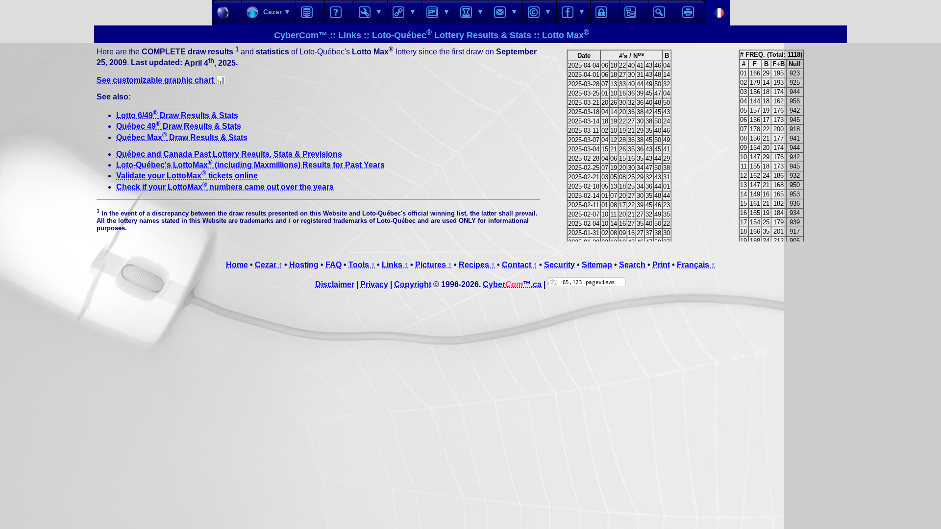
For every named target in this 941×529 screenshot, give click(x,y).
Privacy (374, 284)
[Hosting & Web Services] (310, 11)
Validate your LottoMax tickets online (187, 175)
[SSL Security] (605, 11)
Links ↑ (395, 265)
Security (559, 265)
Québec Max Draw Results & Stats (182, 137)
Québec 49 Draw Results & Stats (178, 126)
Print (661, 265)
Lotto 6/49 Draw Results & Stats (177, 115)
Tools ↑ (361, 265)
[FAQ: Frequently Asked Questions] (339, 11)
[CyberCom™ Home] (226, 11)
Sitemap (597, 265)
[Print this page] (691, 11)
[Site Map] (633, 11)
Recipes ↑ (477, 265)
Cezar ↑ (268, 265)
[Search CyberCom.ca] (662, 11)
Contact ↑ (519, 265)
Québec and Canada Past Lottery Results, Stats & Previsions (229, 154)
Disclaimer (334, 284)
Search (632, 265)
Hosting (304, 265)
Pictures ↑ (433, 265)
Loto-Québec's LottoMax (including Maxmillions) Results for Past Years (250, 165)
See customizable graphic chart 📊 (161, 80)
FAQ (333, 265)
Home (237, 265)
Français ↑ (696, 265)
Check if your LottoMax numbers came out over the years (225, 187)
